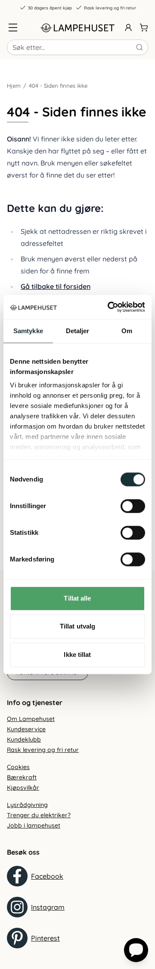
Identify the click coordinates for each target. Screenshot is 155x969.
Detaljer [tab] (78, 330)
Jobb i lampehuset (33, 825)
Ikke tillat (77, 654)
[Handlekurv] (144, 27)
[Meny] (13, 27)
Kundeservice (26, 729)
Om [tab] (126, 330)
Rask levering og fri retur (110, 8)
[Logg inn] (128, 27)
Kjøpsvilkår (23, 787)
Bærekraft (22, 777)
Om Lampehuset (31, 719)
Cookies (18, 767)
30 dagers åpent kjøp (50, 8)
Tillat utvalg (77, 626)
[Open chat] (136, 950)
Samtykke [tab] (28, 330)
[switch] (133, 506)
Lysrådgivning (27, 805)
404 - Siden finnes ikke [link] (58, 85)
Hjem (14, 85)
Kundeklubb (24, 739)
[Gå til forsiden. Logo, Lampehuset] (77, 27)
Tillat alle (77, 598)
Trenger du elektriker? (39, 815)
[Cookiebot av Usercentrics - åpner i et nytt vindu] (109, 307)
